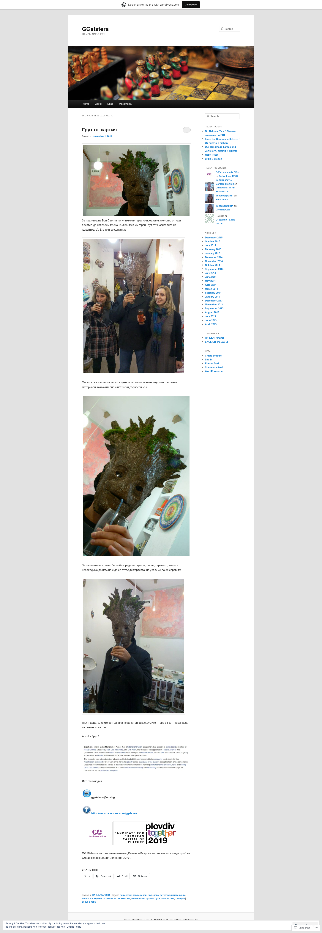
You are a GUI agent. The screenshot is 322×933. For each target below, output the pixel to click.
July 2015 (210, 245)
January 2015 (212, 253)
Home (86, 103)
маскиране (96, 898)
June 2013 (211, 320)
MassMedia (125, 103)
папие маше (138, 898)
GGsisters (95, 29)
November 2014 (214, 261)
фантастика (167, 898)
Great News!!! (223, 209)
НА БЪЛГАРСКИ (101, 895)
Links (110, 103)
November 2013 (214, 304)
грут (150, 895)
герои (136, 895)
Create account (213, 355)
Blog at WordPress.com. (136, 920)
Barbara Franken (225, 183)
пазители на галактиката (116, 898)
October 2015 (212, 241)
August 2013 (212, 312)
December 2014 (213, 257)
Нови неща (211, 154)
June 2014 (211, 277)
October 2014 (212, 265)
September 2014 (214, 269)
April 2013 (211, 324)
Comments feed (214, 367)
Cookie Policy (74, 926)
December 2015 (213, 237)
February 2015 (213, 249)
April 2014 (211, 284)
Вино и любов (213, 158)
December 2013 (213, 300)
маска (85, 898)
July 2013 (210, 316)
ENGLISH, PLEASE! (216, 341)
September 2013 (214, 308)
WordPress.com (214, 371)
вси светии (126, 895)
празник (150, 898)
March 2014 (211, 288)
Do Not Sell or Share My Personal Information (174, 920)
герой (143, 895)
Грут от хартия (99, 129)
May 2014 (210, 280)
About (98, 103)
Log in (208, 359)
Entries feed (212, 363)
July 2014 (210, 273)
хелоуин (180, 898)
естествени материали (172, 895)
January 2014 (212, 296)
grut (158, 898)
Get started (191, 4)
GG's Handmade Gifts (227, 172)
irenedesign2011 (224, 195)
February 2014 (213, 292)
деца (156, 895)
